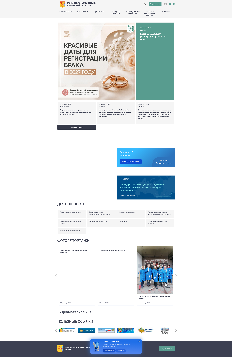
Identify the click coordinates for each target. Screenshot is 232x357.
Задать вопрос (155, 4)
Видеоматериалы (72, 312)
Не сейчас (121, 350)
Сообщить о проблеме (130, 161)
